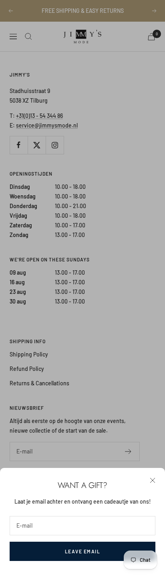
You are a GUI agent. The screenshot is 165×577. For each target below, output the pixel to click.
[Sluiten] (152, 480)
